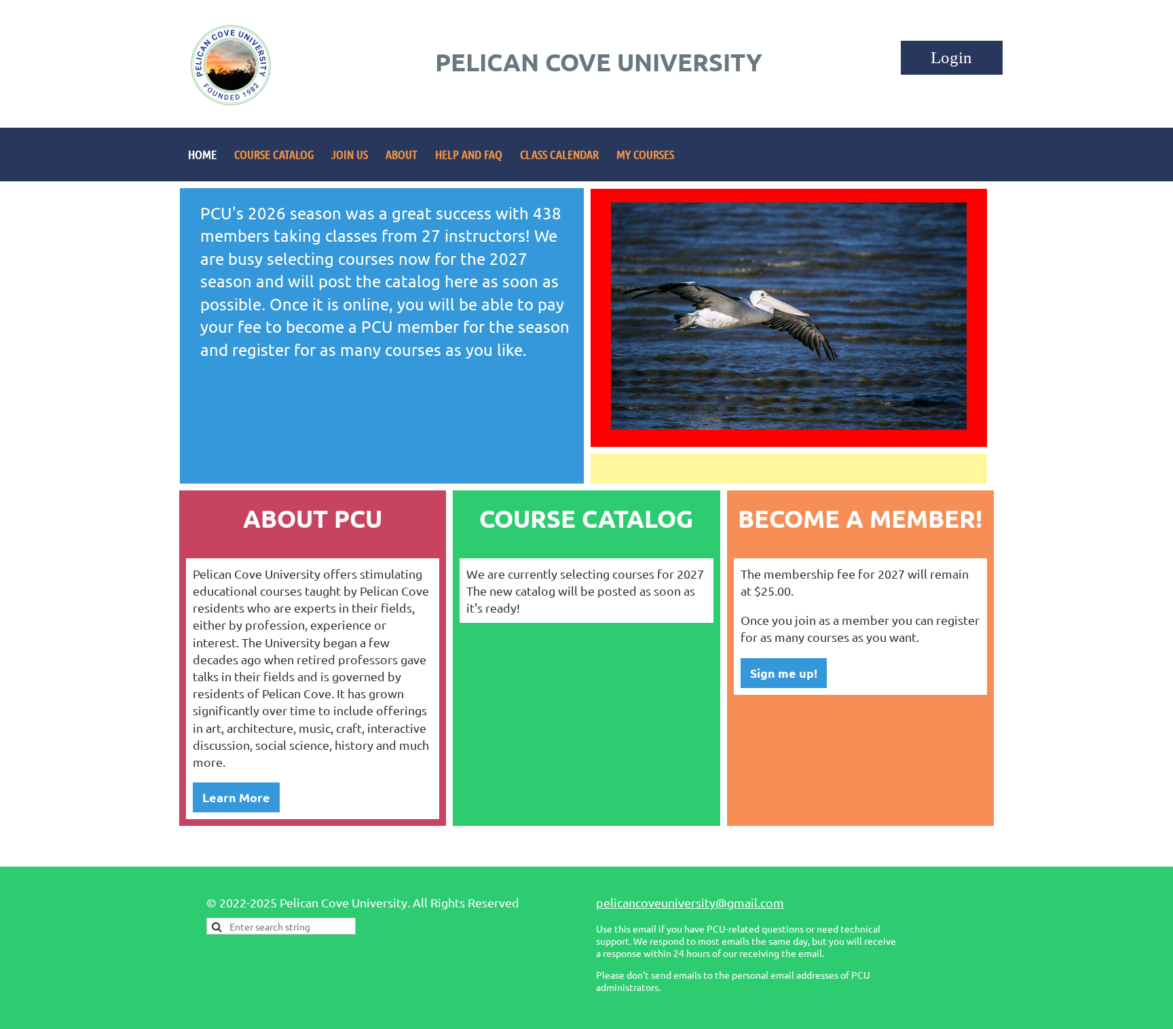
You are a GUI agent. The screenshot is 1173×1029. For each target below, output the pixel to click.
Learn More (236, 797)
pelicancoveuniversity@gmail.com (690, 902)
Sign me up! (783, 673)
